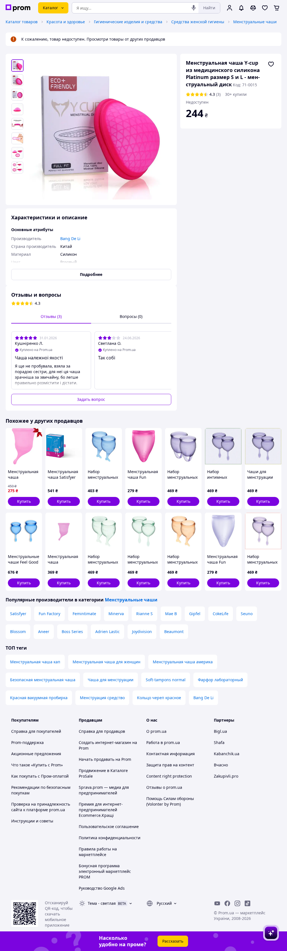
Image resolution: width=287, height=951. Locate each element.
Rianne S (144, 613)
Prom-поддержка (27, 742)
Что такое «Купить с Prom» (37, 765)
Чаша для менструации (110, 679)
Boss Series (72, 631)
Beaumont (174, 631)
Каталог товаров (22, 21)
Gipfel (194, 613)
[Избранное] (265, 8)
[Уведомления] (241, 8)
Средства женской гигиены (197, 21)
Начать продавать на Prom (105, 759)
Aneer (43, 631)
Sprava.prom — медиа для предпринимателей (104, 790)
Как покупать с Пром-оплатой (40, 776)
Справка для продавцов (102, 731)
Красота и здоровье (66, 21)
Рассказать (172, 941)
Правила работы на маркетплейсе (98, 851)
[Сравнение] (253, 8)
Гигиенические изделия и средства (128, 21)
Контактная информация (170, 753)
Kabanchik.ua (226, 753)
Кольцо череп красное (159, 697)
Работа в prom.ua (163, 742)
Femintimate (84, 613)
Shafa (219, 742)
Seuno (247, 613)
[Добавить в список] (271, 64)
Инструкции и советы (32, 821)
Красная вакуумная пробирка (39, 697)
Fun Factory (49, 613)
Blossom (18, 631)
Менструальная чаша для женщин (106, 661)
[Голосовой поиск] (193, 8)
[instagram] (237, 903)
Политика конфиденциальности (109, 837)
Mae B (171, 613)
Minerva (116, 613)
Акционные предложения (36, 753)
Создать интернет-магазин (105, 742)
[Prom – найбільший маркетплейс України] (18, 7)
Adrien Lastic (107, 631)
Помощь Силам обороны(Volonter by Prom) (170, 801)
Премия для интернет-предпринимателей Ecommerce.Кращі (101, 809)
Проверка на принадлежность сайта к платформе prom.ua (40, 806)
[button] (24, 501)
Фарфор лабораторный (220, 679)
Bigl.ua (220, 731)
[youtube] (217, 903)
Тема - (102, 903)
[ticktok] (247, 903)
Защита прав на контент (170, 765)
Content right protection (169, 776)
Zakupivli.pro (226, 776)
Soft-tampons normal (166, 679)
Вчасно (221, 765)
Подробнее (91, 274)
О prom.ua (156, 731)
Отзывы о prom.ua (164, 787)
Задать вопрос (91, 399)
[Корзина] (276, 8)
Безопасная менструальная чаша (42, 679)
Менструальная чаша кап (35, 661)
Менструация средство (102, 697)
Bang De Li (203, 697)
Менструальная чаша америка (183, 661)
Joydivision (142, 631)
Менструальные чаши (255, 21)
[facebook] (227, 903)
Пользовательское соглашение (109, 826)
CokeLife (220, 613)
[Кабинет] (229, 8)
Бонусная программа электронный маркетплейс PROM (105, 871)
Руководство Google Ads (102, 888)
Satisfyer (18, 613)
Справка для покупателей (36, 731)
